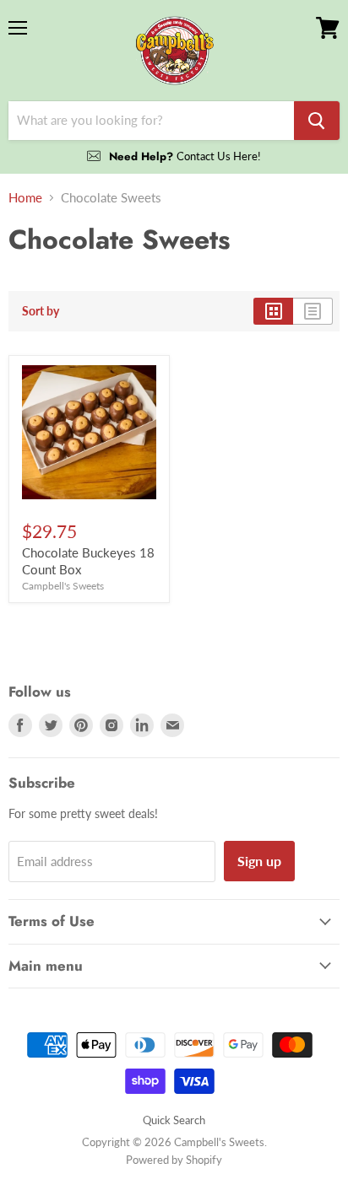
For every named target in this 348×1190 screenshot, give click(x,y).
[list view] (313, 311)
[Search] (317, 120)
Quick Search (174, 1120)
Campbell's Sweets (63, 585)
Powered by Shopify (174, 1159)
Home (25, 198)
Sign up (259, 861)
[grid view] (273, 311)
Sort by (40, 311)
